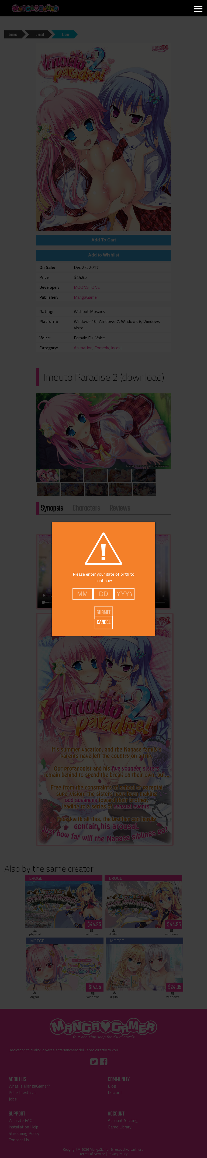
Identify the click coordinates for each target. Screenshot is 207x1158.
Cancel (104, 622)
